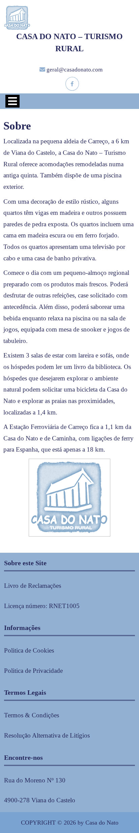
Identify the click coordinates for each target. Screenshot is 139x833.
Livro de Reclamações (32, 585)
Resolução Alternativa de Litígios (47, 735)
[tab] (12, 101)
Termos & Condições (31, 715)
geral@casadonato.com (75, 69)
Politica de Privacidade (33, 670)
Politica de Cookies (29, 650)
